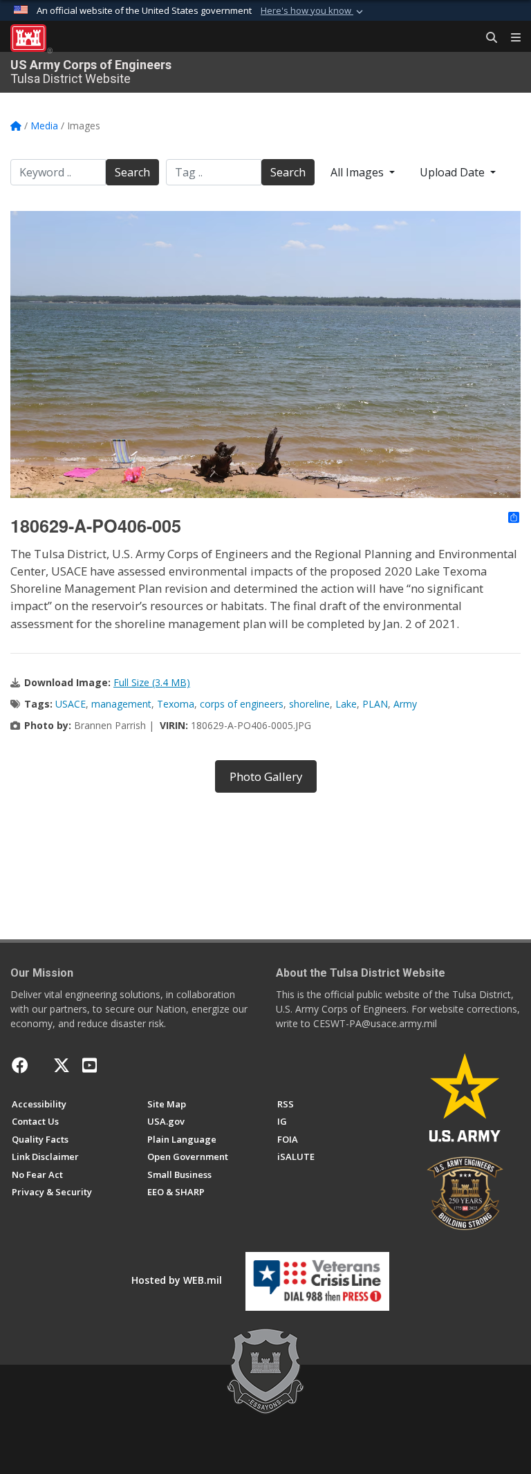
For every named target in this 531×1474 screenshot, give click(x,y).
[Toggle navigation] (510, 38)
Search (132, 172)
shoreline (309, 703)
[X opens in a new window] (61, 1065)
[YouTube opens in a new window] (89, 1065)
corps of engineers (241, 703)
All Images (358, 172)
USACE (70, 703)
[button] (313, 11)
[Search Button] (486, 38)
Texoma (175, 703)
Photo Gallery (266, 776)
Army (405, 703)
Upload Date (453, 172)
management (121, 703)
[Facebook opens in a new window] (20, 1065)
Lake (346, 703)
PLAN (375, 703)
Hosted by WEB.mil (176, 1280)
